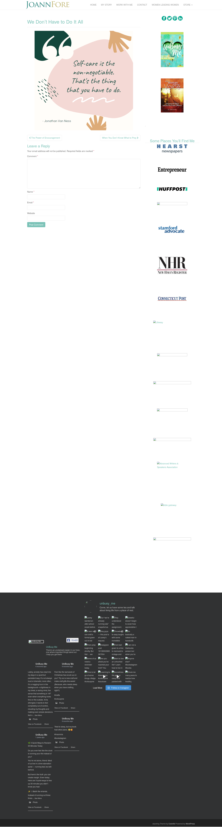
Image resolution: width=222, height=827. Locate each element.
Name (30, 191)
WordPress (190, 823)
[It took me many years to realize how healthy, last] (131, 677)
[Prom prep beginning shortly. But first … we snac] (91, 649)
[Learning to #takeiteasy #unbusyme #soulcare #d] (104, 677)
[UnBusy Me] (36, 641)
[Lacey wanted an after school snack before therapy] (91, 622)
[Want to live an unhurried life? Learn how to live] (118, 663)
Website (31, 213)
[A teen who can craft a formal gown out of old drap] (91, 636)
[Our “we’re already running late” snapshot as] (104, 622)
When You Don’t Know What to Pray (119, 137)
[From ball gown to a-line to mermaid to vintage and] (118, 649)
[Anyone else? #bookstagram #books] (131, 663)
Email (30, 202)
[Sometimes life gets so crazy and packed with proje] (118, 677)
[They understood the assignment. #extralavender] (118, 622)
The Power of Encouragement (45, 137)
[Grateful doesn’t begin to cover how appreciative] (131, 622)
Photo (35, 719)
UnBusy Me (41, 663)
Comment (32, 156)
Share (46, 724)
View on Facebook (35, 724)
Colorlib (172, 823)
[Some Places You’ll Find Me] (172, 148)
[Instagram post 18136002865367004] (104, 649)
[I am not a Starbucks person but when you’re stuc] (131, 649)
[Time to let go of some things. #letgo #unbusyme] (91, 677)
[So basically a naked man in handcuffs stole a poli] (131, 636)
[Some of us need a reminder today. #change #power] (91, 663)
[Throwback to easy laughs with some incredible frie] (118, 636)
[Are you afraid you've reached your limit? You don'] (104, 663)
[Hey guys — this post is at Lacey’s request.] (104, 636)
